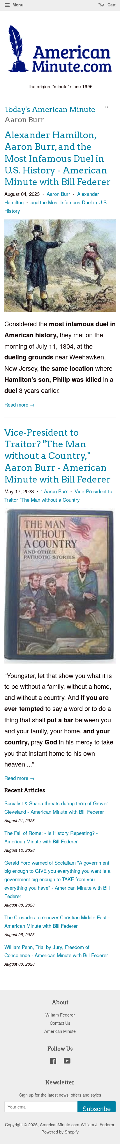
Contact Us (60, 1023)
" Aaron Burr (54, 491)
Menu (17, 5)
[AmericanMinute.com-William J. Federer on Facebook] (53, 1061)
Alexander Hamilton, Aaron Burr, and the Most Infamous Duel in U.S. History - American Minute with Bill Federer (57, 158)
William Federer (60, 1015)
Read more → (19, 404)
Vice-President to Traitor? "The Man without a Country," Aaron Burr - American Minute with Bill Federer (57, 456)
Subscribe (96, 1108)
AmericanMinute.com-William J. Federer (77, 1124)
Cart (111, 5)
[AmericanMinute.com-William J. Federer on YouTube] (67, 1061)
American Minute (60, 1031)
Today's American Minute (49, 109)
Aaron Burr (58, 193)
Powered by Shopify (60, 1132)
